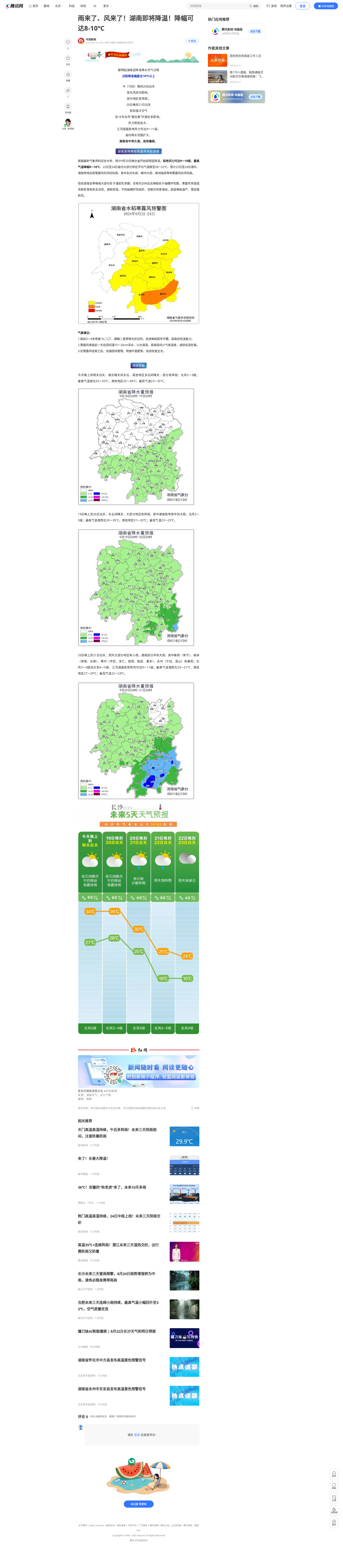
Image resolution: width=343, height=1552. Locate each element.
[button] (255, 31)
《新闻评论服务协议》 (126, 1416)
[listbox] (138, 1262)
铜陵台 (81, 1203)
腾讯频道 (187, 1525)
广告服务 (143, 1525)
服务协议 (110, 1525)
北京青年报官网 (86, 1375)
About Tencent (97, 1525)
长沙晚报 (83, 1347)
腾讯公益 (165, 1525)
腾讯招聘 (154, 1525)
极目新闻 (83, 1145)
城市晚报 (83, 1174)
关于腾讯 (83, 1525)
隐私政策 (121, 1525)
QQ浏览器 (176, 1525)
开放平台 (132, 1525)
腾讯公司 (134, 1540)
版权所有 (143, 1540)
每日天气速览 (85, 1289)
